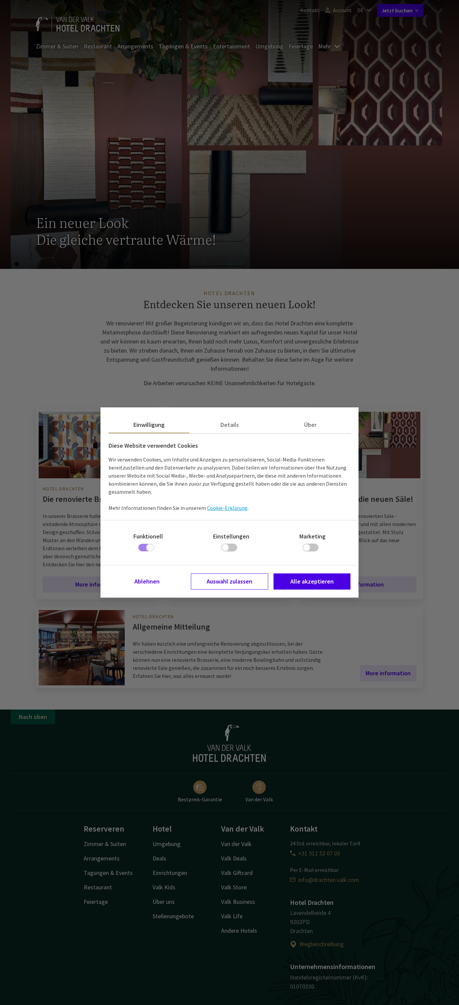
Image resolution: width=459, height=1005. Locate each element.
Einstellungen (231, 536)
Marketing (312, 536)
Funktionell (148, 536)
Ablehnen (147, 581)
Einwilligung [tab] (149, 425)
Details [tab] (229, 425)
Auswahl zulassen (229, 581)
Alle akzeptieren (312, 581)
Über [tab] (310, 425)
